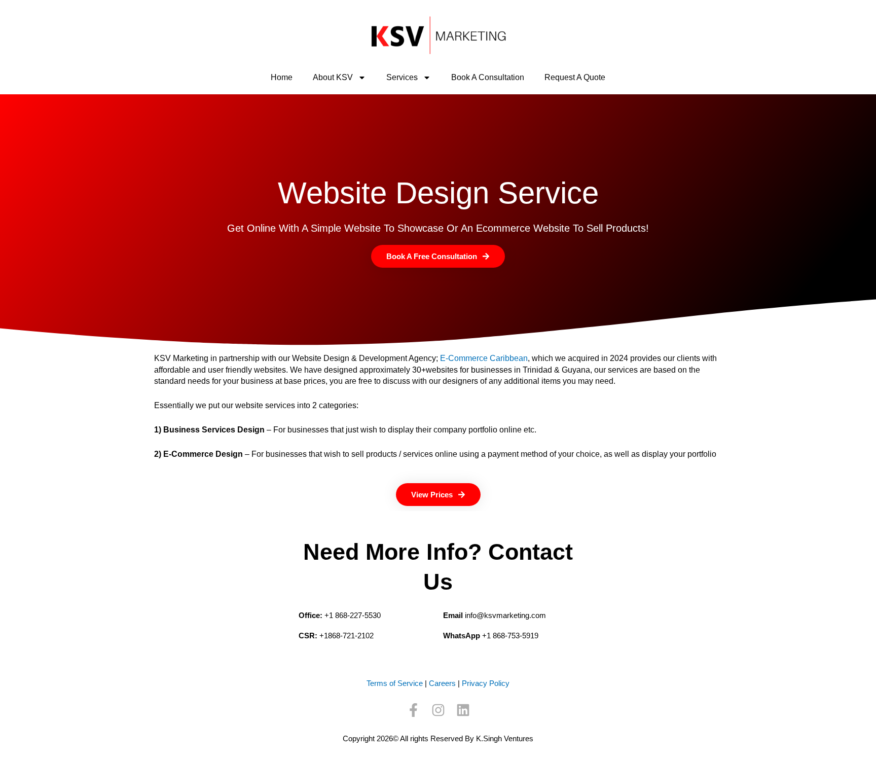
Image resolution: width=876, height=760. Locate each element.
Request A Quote (574, 77)
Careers (442, 683)
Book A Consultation (487, 77)
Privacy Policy (485, 683)
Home (282, 77)
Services (402, 77)
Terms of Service (395, 683)
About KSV (333, 77)
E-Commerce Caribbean (484, 358)
